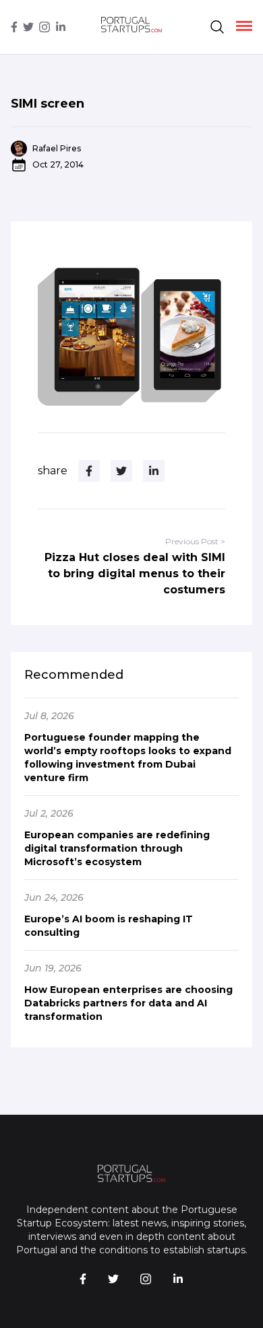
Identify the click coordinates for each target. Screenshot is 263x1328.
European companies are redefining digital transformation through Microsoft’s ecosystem (117, 848)
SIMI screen (47, 103)
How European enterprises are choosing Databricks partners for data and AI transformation (128, 1003)
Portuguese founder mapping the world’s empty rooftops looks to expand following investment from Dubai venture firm (127, 757)
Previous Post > (195, 541)
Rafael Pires (56, 148)
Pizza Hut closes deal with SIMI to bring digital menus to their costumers (135, 573)
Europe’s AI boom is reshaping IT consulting (108, 925)
